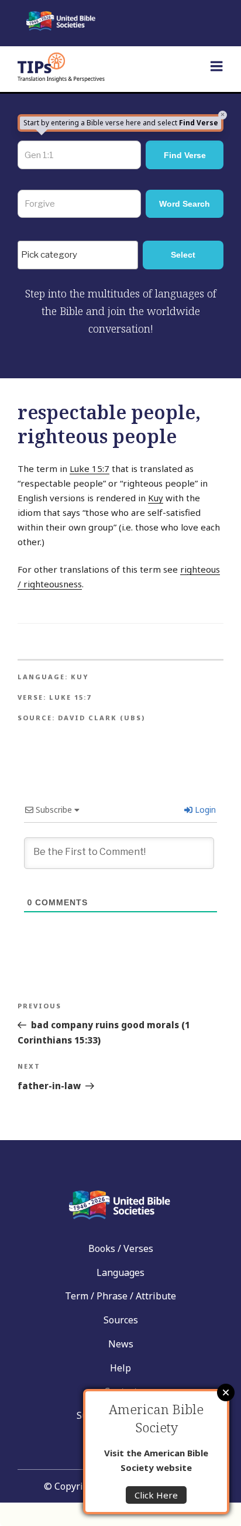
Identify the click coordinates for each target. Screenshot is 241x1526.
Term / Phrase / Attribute (120, 1295)
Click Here (156, 1495)
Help (120, 1367)
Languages (120, 1272)
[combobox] (78, 255)
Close (226, 1392)
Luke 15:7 (89, 468)
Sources (121, 1319)
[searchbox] (80, 255)
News (120, 1343)
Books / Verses (120, 1248)
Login (204, 809)
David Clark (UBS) (101, 717)
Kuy (155, 498)
